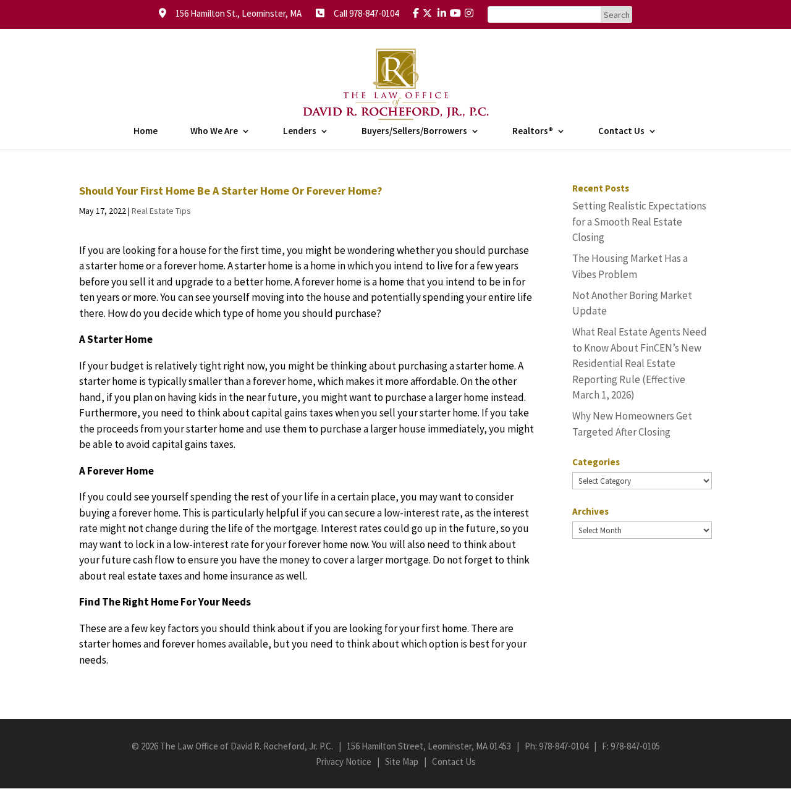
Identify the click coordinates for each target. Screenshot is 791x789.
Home (145, 132)
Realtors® (532, 132)
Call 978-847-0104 (362, 13)
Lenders (299, 132)
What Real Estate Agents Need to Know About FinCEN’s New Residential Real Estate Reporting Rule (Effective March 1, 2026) (639, 363)
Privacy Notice (343, 761)
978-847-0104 (563, 746)
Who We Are (214, 132)
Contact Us (621, 132)
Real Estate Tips (161, 210)
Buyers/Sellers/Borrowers (414, 132)
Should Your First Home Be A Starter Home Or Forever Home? (231, 191)
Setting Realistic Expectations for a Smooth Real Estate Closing (639, 221)
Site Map (401, 761)
